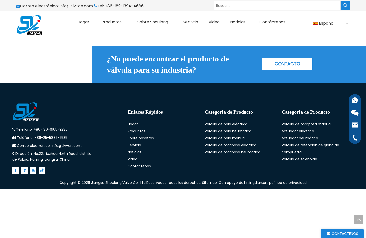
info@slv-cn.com (77, 6)
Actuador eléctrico (298, 131)
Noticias (134, 152)
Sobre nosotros (141, 138)
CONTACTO (287, 64)
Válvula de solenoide (299, 159)
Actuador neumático (300, 138)
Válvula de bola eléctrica (226, 124)
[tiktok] (42, 170)
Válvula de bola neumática (228, 131)
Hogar (133, 124)
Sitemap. (210, 182)
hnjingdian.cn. (256, 182)
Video (132, 159)
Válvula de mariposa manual (306, 124)
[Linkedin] (24, 170)
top (358, 219)
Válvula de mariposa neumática (232, 152)
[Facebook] (15, 170)
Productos (136, 131)
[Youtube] (33, 170)
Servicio (134, 145)
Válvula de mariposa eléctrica (230, 145)
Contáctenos (139, 166)
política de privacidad (288, 182)
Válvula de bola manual (225, 138)
